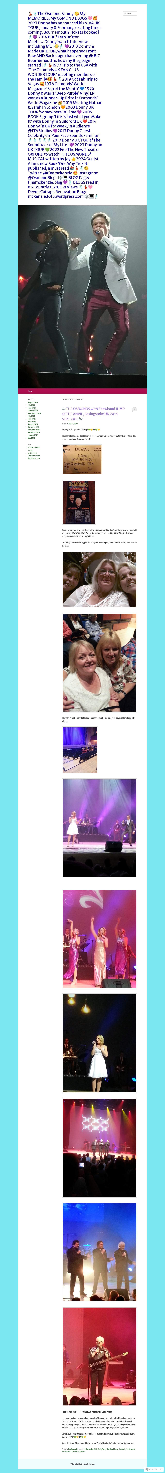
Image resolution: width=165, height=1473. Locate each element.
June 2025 (32, 418)
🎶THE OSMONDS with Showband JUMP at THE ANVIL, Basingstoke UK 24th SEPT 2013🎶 (93, 414)
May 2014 (31, 438)
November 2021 (33, 427)
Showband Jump (112, 1449)
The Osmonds (72, 1449)
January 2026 (33, 410)
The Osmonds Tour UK (69, 1451)
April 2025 (32, 421)
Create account (34, 447)
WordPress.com (34, 458)
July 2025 (31, 416)
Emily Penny (102, 1449)
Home (30, 391)
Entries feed (32, 452)
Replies (81, 1451)
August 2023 (33, 424)
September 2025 (34, 413)
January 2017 (33, 435)
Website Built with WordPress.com (82, 1464)
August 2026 (33, 402)
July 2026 (31, 405)
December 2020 (34, 429)
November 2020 (34, 432)
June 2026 (32, 407)
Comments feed (34, 455)
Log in (30, 450)
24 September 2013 (90, 1449)
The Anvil (121, 1449)
